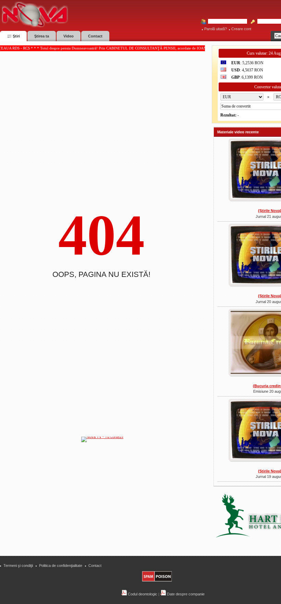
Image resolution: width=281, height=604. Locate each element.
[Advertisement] (106, 494)
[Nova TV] (94, 14)
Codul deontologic (142, 594)
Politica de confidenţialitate (60, 565)
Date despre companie (185, 594)
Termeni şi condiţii (18, 565)
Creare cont (241, 29)
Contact (94, 565)
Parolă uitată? (215, 29)
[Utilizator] (225, 21)
